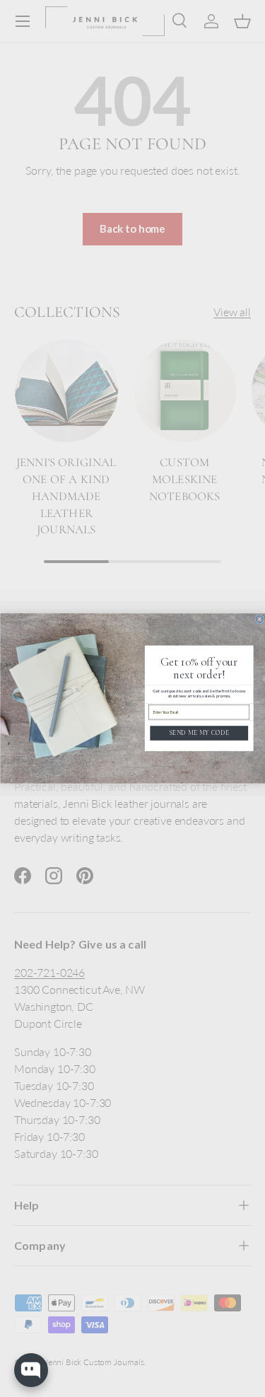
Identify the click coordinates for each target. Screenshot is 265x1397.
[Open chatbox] (31, 1370)
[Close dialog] (260, 619)
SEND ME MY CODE (199, 733)
